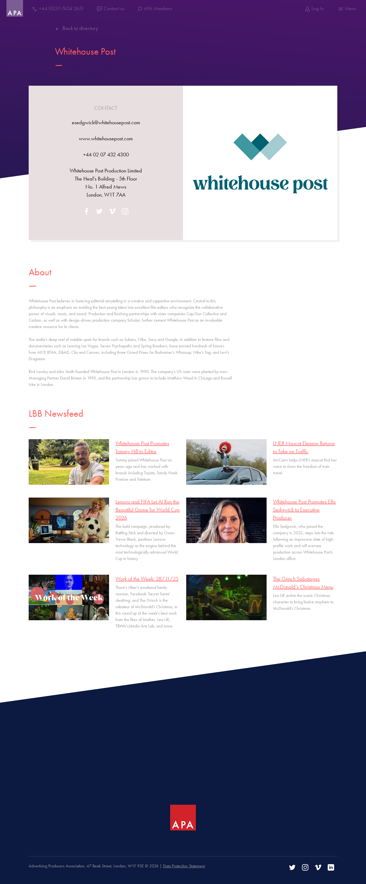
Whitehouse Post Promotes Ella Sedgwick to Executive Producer (304, 509)
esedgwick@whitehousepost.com (106, 122)
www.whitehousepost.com (106, 138)
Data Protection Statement (184, 866)
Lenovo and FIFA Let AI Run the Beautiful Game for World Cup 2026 (147, 509)
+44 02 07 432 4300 (106, 154)
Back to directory (80, 28)
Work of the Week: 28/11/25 (146, 578)
